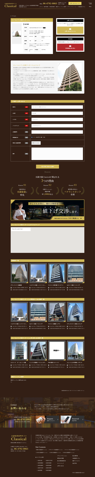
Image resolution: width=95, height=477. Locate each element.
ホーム (41, 6)
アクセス (14, 16)
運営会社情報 (60, 458)
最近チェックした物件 (61, 6)
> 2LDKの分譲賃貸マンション (55, 452)
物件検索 (46, 6)
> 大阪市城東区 (48, 470)
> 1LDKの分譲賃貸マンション (41, 452)
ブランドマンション (72, 6)
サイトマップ (60, 463)
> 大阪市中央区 (40, 467)
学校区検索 (52, 6)
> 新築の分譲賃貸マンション (41, 449)
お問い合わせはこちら (75, 3)
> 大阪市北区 (39, 460)
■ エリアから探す (39, 457)
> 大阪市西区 (39, 470)
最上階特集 (75, 455)
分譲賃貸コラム (81, 6)
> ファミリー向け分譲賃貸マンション (71, 449)
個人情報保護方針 (61, 460)
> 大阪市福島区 (40, 465)
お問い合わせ (60, 465)
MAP (44, 27)
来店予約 (75, 463)
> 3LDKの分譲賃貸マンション (68, 452)
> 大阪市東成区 (48, 465)
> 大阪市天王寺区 (48, 460)
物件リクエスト (76, 460)
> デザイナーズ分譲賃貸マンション (55, 449)
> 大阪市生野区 (48, 467)
